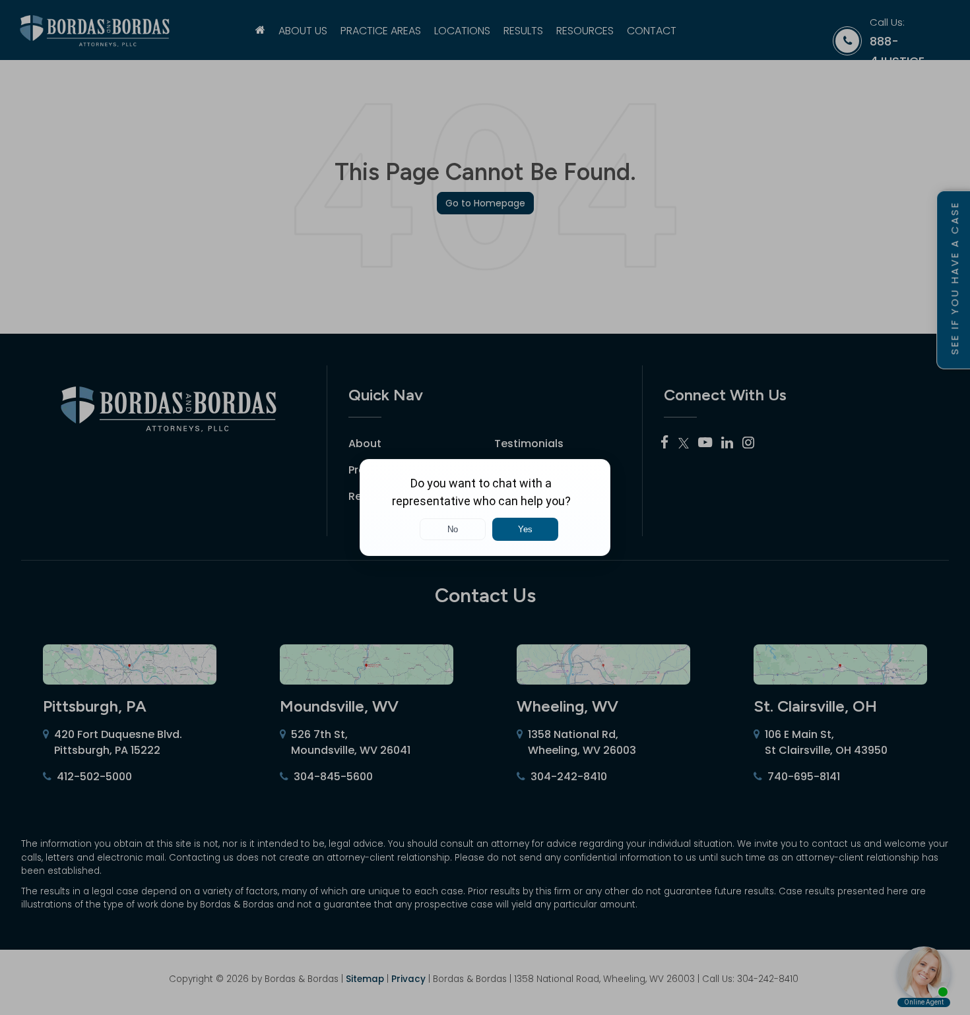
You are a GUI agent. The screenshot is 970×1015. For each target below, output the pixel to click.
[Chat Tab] (485, 507)
